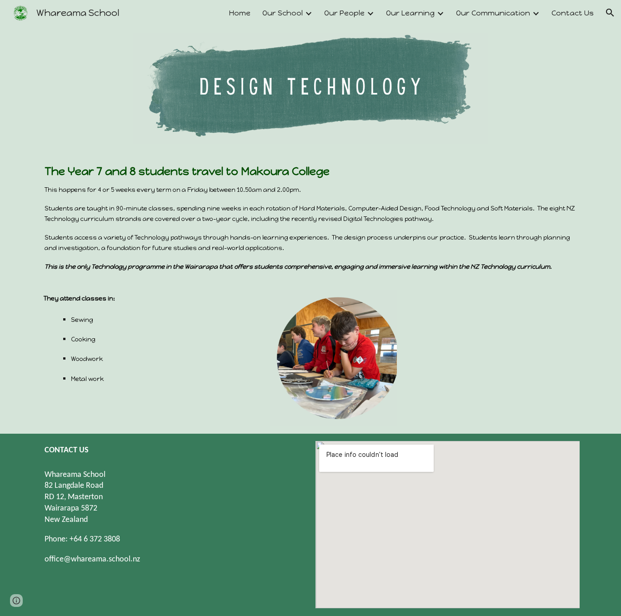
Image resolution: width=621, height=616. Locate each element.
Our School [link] (282, 13)
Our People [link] (344, 13)
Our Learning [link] (410, 13)
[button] (610, 13)
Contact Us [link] (572, 13)
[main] (310, 217)
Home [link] (239, 13)
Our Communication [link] (493, 13)
